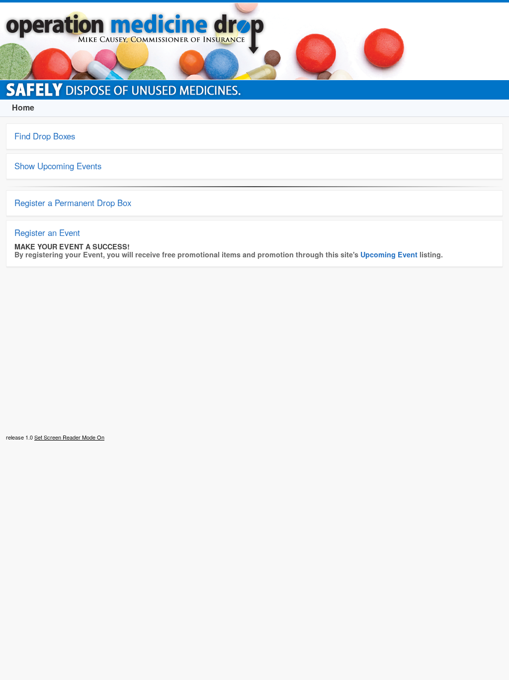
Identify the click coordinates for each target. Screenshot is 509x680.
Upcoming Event (389, 254)
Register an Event (47, 232)
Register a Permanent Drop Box (72, 203)
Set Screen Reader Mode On (69, 437)
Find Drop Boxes (44, 136)
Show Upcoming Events (57, 166)
